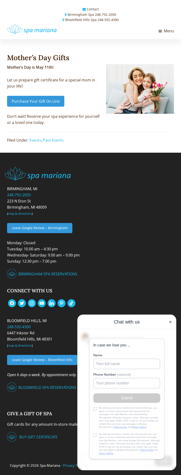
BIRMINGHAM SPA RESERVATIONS (47, 274)
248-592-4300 (108, 19)
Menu (169, 31)
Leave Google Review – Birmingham (40, 228)
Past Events (53, 140)
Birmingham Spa (81, 14)
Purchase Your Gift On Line (36, 101)
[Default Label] (42, 302)
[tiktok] (71, 302)
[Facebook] (12, 302)
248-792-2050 (105, 14)
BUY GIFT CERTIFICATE (38, 437)
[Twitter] (22, 302)
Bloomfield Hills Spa (81, 19)
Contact (93, 9)
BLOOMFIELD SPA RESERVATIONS (47, 387)
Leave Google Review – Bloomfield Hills (42, 359)
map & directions (20, 213)
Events (35, 140)
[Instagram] (32, 302)
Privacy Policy (74, 465)
